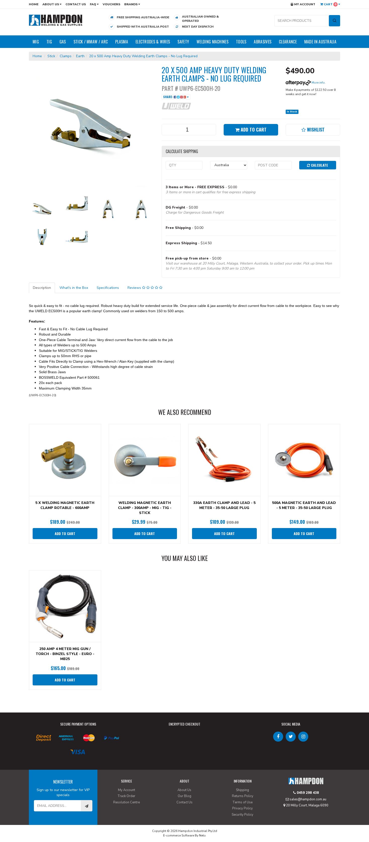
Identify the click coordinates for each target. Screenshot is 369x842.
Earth (80, 56)
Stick (51, 56)
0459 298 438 (307, 793)
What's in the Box (73, 287)
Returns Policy (242, 796)
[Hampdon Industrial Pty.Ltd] (56, 20)
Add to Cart (253, 129)
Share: (168, 97)
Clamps (66, 56)
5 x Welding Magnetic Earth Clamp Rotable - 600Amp (64, 505)
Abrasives (262, 42)
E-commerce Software (178, 835)
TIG (49, 42)
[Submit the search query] (334, 20)
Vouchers (111, 4)
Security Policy (242, 814)
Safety (183, 42)
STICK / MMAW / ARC (91, 42)
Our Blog (184, 796)
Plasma (121, 42)
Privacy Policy (242, 808)
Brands (131, 4)
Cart (329, 4)
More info (318, 83)
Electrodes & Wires (153, 42)
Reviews (135, 287)
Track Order (126, 796)
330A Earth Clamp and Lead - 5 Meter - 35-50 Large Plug (224, 505)
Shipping (242, 790)
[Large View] (41, 209)
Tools (241, 42)
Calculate (319, 165)
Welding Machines (212, 42)
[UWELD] (176, 105)
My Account (304, 4)
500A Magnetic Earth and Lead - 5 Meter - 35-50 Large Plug (304, 505)
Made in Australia (320, 42)
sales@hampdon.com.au (307, 799)
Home (33, 4)
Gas (62, 42)
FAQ (93, 4)
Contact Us (76, 4)
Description (42, 287)
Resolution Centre (126, 802)
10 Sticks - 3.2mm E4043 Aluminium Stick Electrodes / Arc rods (40, 821)
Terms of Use (242, 802)
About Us (51, 4)
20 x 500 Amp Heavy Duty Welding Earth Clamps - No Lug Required (143, 56)
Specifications (108, 287)
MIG (36, 42)
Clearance (288, 42)
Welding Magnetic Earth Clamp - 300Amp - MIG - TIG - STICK (144, 507)
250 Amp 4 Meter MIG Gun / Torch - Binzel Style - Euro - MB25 (65, 653)
